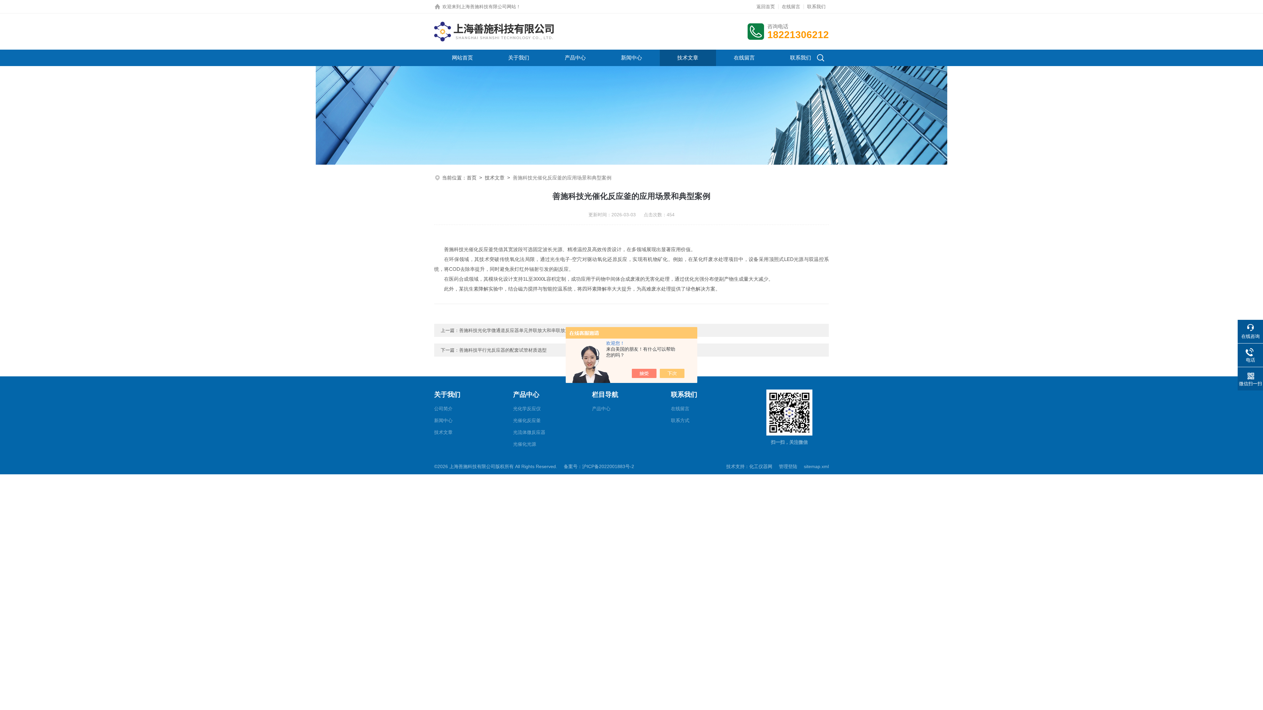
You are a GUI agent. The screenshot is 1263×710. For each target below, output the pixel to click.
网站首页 (462, 57)
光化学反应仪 (527, 408)
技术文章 (687, 57)
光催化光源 (524, 444)
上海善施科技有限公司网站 (488, 6)
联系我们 (816, 6)
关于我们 (518, 57)
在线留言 (791, 6)
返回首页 (765, 6)
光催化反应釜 (527, 420)
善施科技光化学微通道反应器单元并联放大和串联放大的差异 (521, 330)
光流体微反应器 (529, 432)
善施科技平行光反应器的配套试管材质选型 (503, 350)
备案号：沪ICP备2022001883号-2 (599, 466)
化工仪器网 (760, 466)
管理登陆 (788, 466)
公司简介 (443, 408)
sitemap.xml (816, 466)
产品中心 (575, 57)
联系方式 (680, 420)
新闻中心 (631, 57)
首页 (472, 177)
